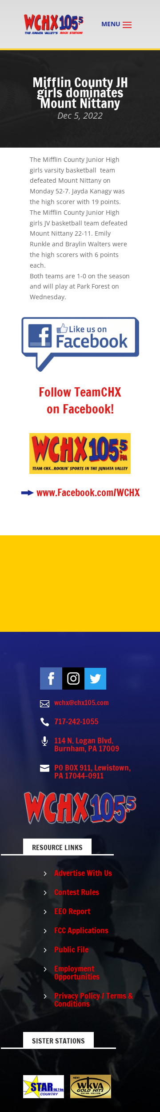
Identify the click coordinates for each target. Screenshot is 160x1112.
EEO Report (72, 911)
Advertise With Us (83, 873)
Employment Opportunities (77, 972)
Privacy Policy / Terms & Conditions (93, 999)
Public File (71, 949)
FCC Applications (81, 930)
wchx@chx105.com (81, 702)
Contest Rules (76, 892)
